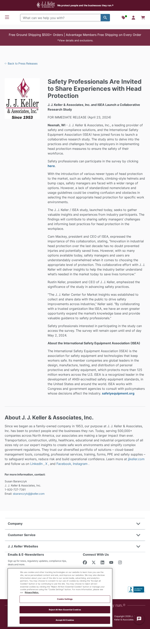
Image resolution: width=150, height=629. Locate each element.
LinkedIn (37, 464)
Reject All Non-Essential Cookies (65, 610)
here (51, 166)
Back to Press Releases (22, 63)
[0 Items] (143, 17)
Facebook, (64, 464)
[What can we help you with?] (105, 17)
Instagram (80, 464)
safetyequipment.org (118, 393)
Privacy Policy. (32, 592)
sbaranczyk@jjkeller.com (29, 493)
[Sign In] (133, 17)
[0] (143, 17)
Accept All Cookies (65, 620)
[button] (75, 37)
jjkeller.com (136, 459)
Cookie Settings (65, 599)
